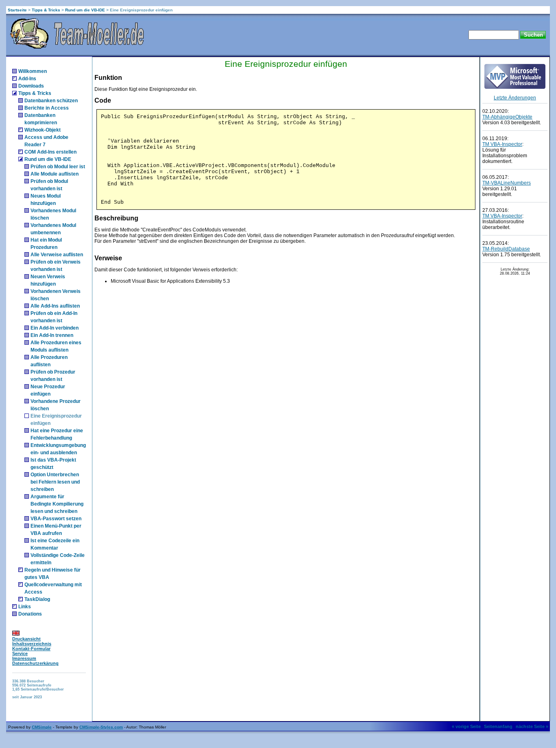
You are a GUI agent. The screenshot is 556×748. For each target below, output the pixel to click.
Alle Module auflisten (55, 174)
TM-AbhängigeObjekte (507, 117)
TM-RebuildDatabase (506, 249)
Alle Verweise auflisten (57, 254)
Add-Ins (27, 78)
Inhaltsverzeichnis (31, 643)
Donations (30, 614)
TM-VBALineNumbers (506, 183)
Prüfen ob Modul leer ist (58, 166)
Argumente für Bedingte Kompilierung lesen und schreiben (57, 504)
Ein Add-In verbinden (55, 328)
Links (24, 606)
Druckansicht (26, 638)
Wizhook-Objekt (42, 130)
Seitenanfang (498, 726)
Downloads (31, 86)
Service (20, 653)
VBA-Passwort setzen (56, 518)
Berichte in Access (46, 108)
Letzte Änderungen (515, 98)
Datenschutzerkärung (35, 663)
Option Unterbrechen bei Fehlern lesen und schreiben (55, 482)
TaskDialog (37, 599)
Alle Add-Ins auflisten (55, 306)
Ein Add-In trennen (52, 335)
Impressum (24, 658)
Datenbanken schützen (51, 100)
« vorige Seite (466, 726)
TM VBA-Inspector (502, 144)
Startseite (17, 10)
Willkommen (32, 71)
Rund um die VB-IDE (85, 10)
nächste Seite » (532, 726)
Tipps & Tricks (46, 10)
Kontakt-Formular (31, 648)
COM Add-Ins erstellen (50, 152)
